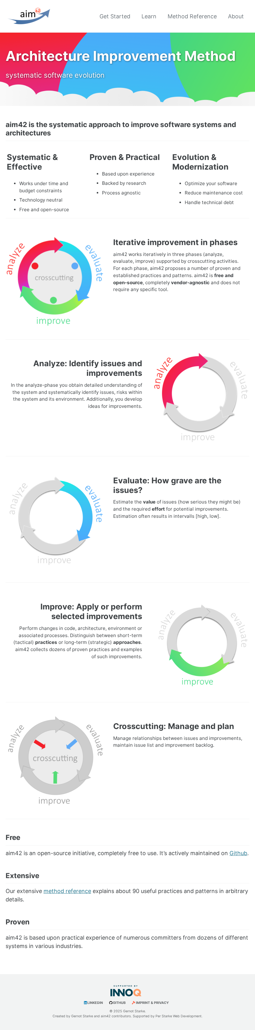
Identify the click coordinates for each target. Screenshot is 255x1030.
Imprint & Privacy (152, 1003)
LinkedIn (95, 1003)
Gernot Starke (82, 1016)
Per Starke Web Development (178, 1016)
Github (238, 853)
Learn (148, 16)
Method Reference (192, 16)
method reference (67, 891)
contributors (121, 1016)
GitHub (119, 1003)
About (236, 16)
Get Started (115, 16)
